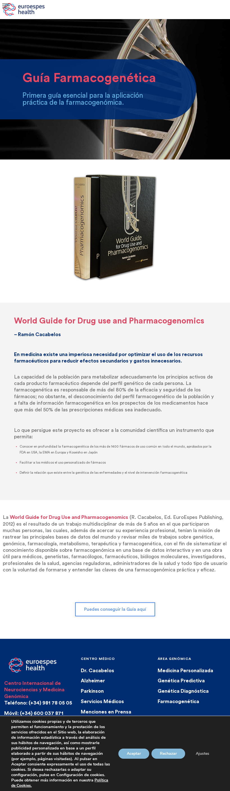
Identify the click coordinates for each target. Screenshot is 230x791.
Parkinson (92, 691)
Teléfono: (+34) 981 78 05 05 (38, 702)
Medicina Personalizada (185, 670)
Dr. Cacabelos (97, 670)
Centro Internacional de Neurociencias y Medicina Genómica (34, 690)
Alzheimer (93, 680)
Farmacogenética (178, 701)
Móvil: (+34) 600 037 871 (33, 713)
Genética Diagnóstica (183, 691)
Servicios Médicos (102, 701)
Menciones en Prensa (106, 711)
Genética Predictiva (181, 680)
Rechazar (168, 753)
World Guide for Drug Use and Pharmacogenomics (69, 517)
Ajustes (202, 753)
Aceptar (134, 753)
